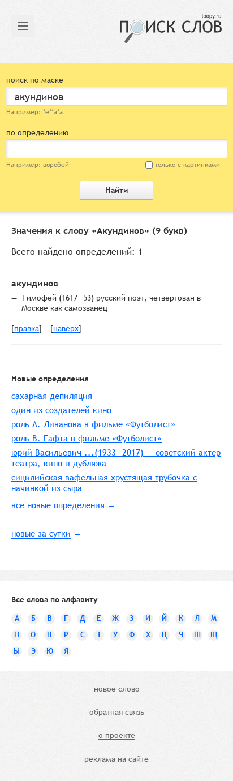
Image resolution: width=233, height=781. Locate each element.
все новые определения (58, 505)
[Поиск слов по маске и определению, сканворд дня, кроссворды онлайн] (171, 28)
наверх (66, 329)
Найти (116, 190)
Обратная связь (116, 712)
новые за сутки (41, 533)
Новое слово (117, 689)
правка (26, 329)
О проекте (116, 736)
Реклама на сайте (116, 759)
